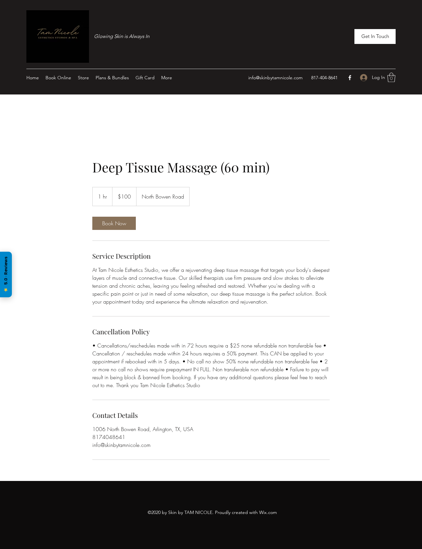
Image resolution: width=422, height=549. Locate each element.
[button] (375, 36)
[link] (114, 223)
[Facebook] (350, 77)
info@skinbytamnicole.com (275, 78)
